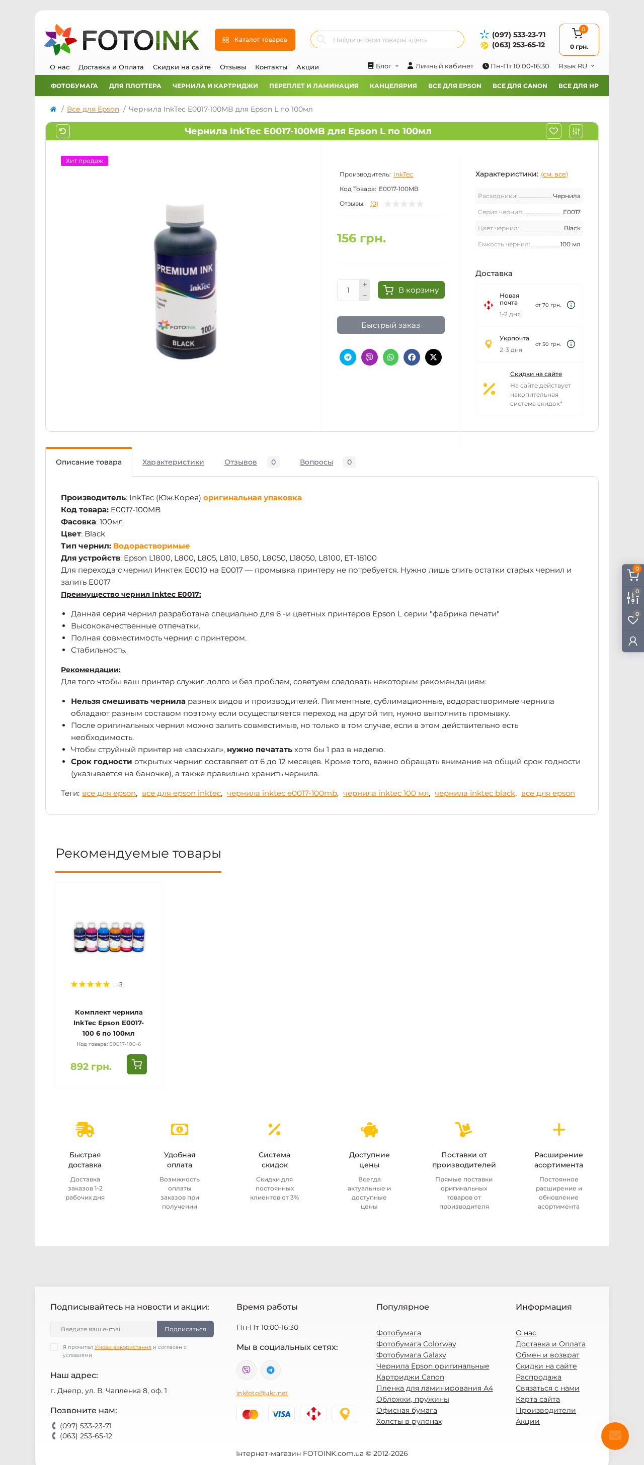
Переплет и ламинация (314, 85)
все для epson (109, 793)
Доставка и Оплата (111, 67)
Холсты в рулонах (409, 1421)
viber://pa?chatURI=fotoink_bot (246, 1370)
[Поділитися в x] (433, 357)
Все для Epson (454, 85)
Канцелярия (393, 85)
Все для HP (578, 85)
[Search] (321, 39)
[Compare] (146, 936)
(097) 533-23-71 (518, 34)
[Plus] (364, 284)
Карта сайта (538, 1399)
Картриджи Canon (410, 1377)
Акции (307, 67)
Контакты (271, 67)
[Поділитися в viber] (369, 357)
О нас (59, 67)
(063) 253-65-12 (518, 44)
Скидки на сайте (182, 67)
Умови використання (123, 1347)
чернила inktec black (475, 793)
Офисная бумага (406, 1410)
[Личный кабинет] (633, 641)
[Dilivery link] (571, 305)
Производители (546, 1410)
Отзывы (233, 67)
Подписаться (185, 1329)
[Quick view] (146, 897)
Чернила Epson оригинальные (433, 1365)
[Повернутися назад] (63, 131)
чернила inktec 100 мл (386, 793)
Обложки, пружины (412, 1399)
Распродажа (538, 1377)
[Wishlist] (146, 917)
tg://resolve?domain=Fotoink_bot (271, 1370)
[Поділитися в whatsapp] (390, 357)
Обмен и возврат (548, 1354)
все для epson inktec (181, 793)
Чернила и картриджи (215, 85)
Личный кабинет (444, 66)
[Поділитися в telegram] (348, 357)
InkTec (403, 174)
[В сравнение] (576, 131)
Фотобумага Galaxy (411, 1354)
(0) (374, 203)
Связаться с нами (548, 1388)
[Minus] (364, 295)
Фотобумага (74, 85)
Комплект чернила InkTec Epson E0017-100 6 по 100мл (108, 1022)
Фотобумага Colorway (416, 1343)
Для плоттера (135, 85)
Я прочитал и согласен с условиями (125, 1351)
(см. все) (554, 174)
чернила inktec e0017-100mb (282, 793)
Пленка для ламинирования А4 (434, 1388)
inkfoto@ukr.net (262, 1393)
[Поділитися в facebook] (412, 357)
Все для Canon (520, 85)
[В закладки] (553, 131)
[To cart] (137, 1064)
